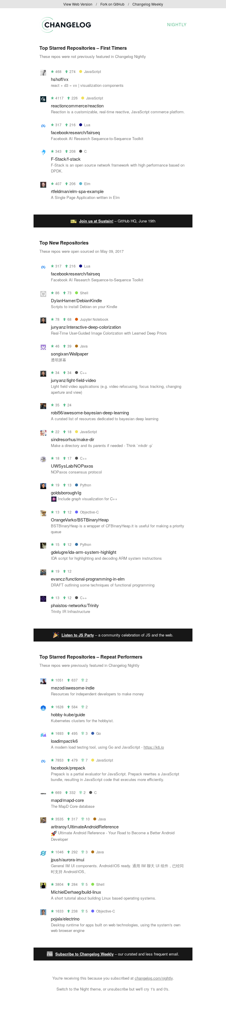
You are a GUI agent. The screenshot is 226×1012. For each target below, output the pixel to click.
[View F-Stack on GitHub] (43, 153)
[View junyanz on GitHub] (43, 321)
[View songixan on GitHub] (43, 348)
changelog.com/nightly (154, 978)
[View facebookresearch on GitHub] (43, 127)
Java (84, 345)
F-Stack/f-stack (66, 159)
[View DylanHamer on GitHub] (43, 295)
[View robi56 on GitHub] (43, 407)
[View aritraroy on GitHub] (43, 821)
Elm (87, 183)
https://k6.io (154, 747)
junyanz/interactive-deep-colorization (86, 327)
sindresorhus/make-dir (72, 439)
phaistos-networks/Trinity (75, 605)
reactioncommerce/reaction (77, 105)
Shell (84, 292)
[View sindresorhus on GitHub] (43, 434)
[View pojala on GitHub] (43, 913)
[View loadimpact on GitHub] (43, 735)
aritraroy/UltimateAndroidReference (85, 826)
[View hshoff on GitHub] (43, 73)
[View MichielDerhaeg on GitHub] (43, 886)
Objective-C (89, 511)
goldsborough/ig (66, 492)
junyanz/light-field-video (73, 380)
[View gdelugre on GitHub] (43, 546)
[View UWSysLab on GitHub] (43, 460)
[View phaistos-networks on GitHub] (43, 599)
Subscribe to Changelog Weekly (84, 954)
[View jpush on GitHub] (43, 854)
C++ (83, 372)
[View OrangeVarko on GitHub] (43, 514)
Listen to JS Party (78, 635)
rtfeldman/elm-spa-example (77, 191)
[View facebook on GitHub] (43, 762)
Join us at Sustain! (96, 221)
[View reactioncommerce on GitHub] (43, 100)
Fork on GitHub (112, 3)
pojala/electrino (65, 918)
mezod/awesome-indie (72, 687)
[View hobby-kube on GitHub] (43, 709)
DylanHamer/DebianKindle (76, 300)
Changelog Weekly (147, 3)
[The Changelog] (65, 30)
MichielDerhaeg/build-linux (76, 892)
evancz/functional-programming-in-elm (88, 579)
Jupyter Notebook (94, 319)
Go (98, 733)
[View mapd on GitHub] (43, 794)
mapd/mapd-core (67, 800)
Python (85, 484)
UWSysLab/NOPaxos (72, 466)
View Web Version (77, 3)
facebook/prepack (68, 768)
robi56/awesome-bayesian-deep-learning (90, 412)
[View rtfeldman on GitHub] (43, 185)
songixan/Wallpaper (69, 353)
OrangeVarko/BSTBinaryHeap (80, 519)
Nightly (177, 24)
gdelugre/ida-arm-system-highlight (83, 552)
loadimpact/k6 (64, 741)
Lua (87, 124)
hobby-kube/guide (68, 714)
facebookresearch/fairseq (75, 132)
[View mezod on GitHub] (43, 682)
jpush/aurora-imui (67, 859)
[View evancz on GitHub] (43, 573)
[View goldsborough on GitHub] (43, 487)
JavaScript (92, 71)
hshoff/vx (60, 79)
